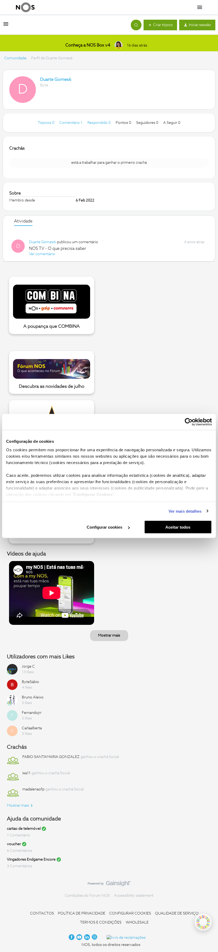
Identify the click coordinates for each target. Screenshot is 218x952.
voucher (14, 844)
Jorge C (28, 666)
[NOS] (25, 7)
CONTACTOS (42, 913)
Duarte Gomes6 (55, 79)
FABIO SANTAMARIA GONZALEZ (50, 757)
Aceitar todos (177, 527)
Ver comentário (42, 254)
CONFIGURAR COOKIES (130, 913)
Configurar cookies (105, 527)
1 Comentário (18, 835)
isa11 (26, 773)
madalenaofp (33, 789)
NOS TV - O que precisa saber (57, 248)
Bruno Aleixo (33, 697)
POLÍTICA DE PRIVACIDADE (81, 913)
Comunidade (15, 58)
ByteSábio (30, 682)
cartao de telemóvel (24, 829)
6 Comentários (19, 851)
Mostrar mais (109, 635)
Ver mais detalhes (185, 511)
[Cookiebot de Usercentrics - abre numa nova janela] (188, 422)
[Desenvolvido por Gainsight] (109, 885)
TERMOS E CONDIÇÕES (100, 922)
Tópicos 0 (46, 123)
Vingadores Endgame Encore (31, 859)
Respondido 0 (99, 123)
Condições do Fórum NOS (87, 896)
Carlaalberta (32, 728)
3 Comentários (19, 866)
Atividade (23, 221)
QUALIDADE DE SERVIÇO (177, 913)
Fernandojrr (31, 713)
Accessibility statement (133, 896)
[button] (6, 26)
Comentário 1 (71, 123)
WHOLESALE (137, 922)
